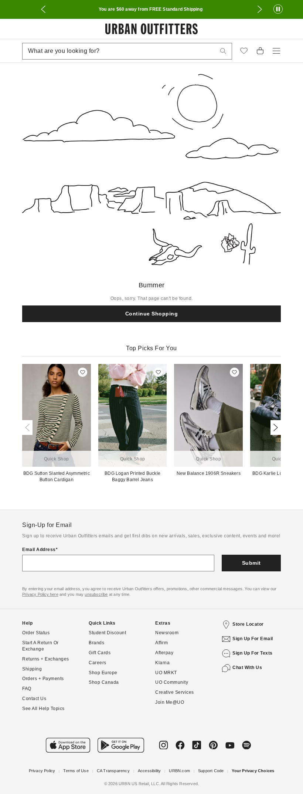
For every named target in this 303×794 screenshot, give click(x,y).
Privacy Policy (42, 770)
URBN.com (179, 770)
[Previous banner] (43, 9)
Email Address (39, 549)
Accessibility (149, 770)
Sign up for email (252, 638)
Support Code (211, 770)
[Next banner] (260, 9)
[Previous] (28, 427)
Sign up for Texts (252, 653)
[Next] (274, 427)
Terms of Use (75, 770)
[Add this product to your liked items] (82, 372)
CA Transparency (113, 770)
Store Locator (248, 624)
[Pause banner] (278, 9)
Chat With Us (247, 667)
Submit (251, 563)
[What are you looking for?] (223, 51)
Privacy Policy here (40, 594)
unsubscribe (96, 594)
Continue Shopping (151, 314)
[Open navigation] (276, 51)
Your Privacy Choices (253, 770)
